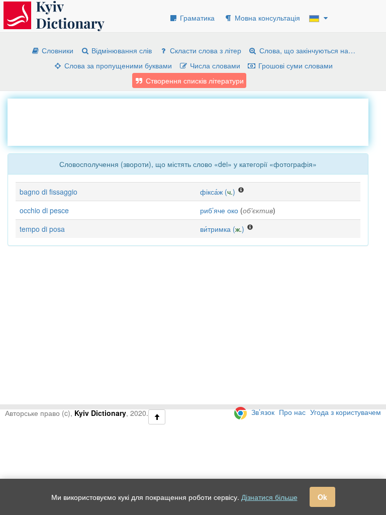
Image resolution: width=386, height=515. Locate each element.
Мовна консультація (266, 18)
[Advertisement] (190, 121)
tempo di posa (42, 229)
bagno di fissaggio (48, 192)
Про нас (292, 412)
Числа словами (214, 65)
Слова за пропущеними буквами (117, 65)
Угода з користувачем (345, 412)
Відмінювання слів (120, 50)
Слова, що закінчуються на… (306, 50)
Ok (322, 497)
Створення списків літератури (194, 80)
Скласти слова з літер (204, 50)
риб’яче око (219, 210)
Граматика (196, 18)
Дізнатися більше (269, 497)
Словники (56, 50)
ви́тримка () (222, 229)
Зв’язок (262, 412)
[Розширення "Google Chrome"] (240, 412)
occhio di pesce (44, 210)
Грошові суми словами (294, 65)
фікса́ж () (217, 192)
